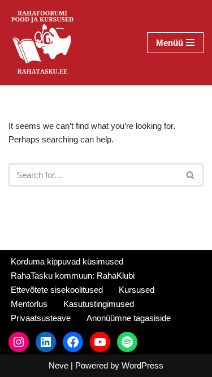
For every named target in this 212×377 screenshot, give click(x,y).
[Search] (191, 175)
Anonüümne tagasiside (128, 318)
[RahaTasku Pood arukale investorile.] (42, 42)
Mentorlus (29, 304)
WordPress (142, 365)
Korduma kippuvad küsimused (67, 261)
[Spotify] (127, 342)
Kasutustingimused (98, 304)
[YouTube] (100, 342)
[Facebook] (73, 342)
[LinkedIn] (46, 342)
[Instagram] (18, 342)
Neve (58, 365)
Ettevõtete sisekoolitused (57, 289)
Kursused (136, 289)
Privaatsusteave (41, 318)
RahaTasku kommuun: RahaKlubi (73, 275)
